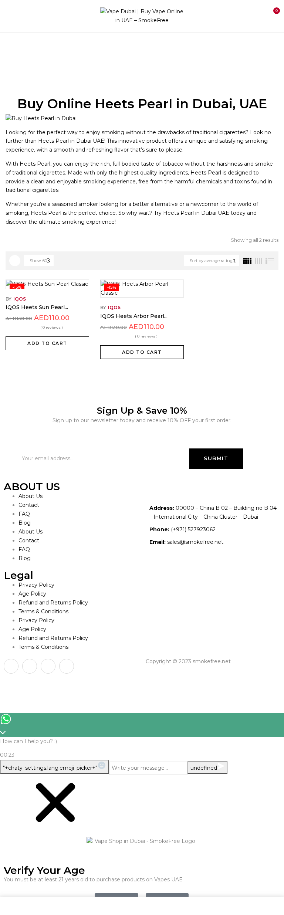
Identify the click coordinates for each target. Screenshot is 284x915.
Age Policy (32, 593)
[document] (142, 845)
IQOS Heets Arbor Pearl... (134, 316)
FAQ (24, 514)
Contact (28, 505)
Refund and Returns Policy (53, 602)
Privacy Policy (36, 585)
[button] (272, 15)
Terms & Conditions (43, 611)
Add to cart (47, 343)
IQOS (19, 299)
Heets (40, 48)
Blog (24, 522)
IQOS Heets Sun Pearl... (37, 307)
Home (14, 48)
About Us (30, 496)
